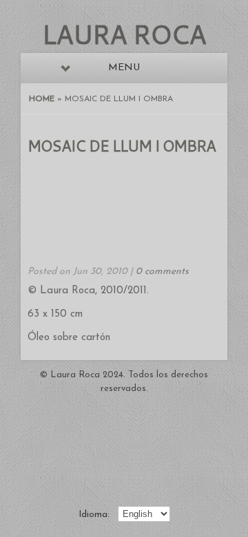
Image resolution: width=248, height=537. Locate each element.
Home (41, 99)
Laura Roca (124, 33)
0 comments (162, 271)
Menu (124, 68)
